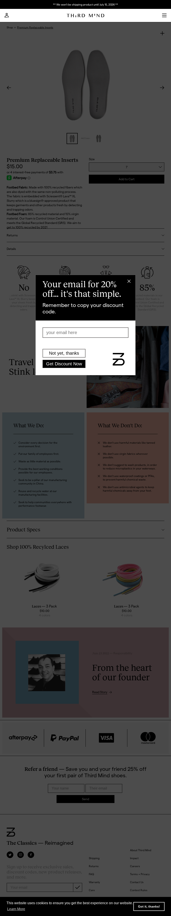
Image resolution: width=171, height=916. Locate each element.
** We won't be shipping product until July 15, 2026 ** (85, 4)
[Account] (6, 16)
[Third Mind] (85, 15)
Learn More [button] (16, 909)
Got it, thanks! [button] (149, 906)
